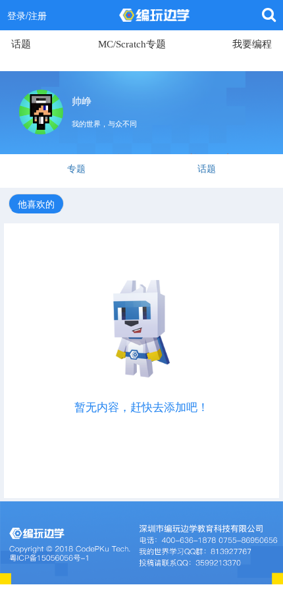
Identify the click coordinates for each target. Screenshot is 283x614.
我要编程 (252, 44)
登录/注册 (27, 15)
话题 (21, 44)
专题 (76, 168)
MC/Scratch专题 (132, 44)
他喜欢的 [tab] (36, 203)
